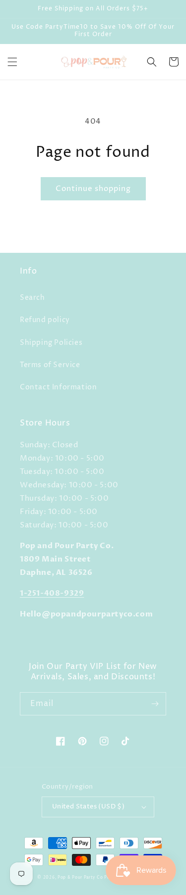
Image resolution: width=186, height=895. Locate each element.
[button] (12, 62)
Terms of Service (50, 365)
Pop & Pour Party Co (80, 877)
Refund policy (45, 320)
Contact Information (58, 387)
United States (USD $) (88, 806)
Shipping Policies (51, 342)
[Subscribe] (155, 703)
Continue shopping (93, 189)
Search (32, 297)
